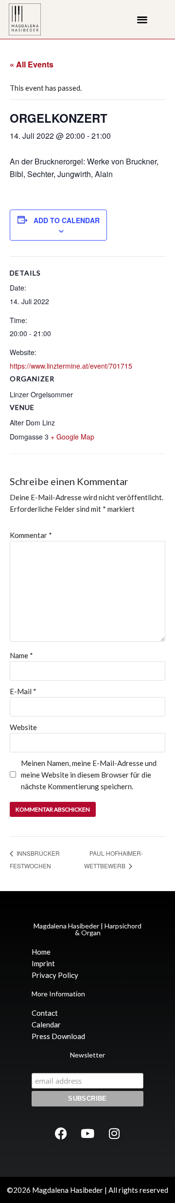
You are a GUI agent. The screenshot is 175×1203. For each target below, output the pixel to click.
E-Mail (23, 691)
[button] (142, 19)
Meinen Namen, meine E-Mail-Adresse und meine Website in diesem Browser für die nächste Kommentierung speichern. (89, 775)
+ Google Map (72, 436)
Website (23, 727)
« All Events (31, 64)
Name (21, 655)
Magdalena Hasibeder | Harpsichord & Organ (87, 929)
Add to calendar (67, 220)
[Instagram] (114, 1133)
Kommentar (31, 535)
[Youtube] (87, 1133)
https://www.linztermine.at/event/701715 (71, 366)
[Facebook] (61, 1133)
